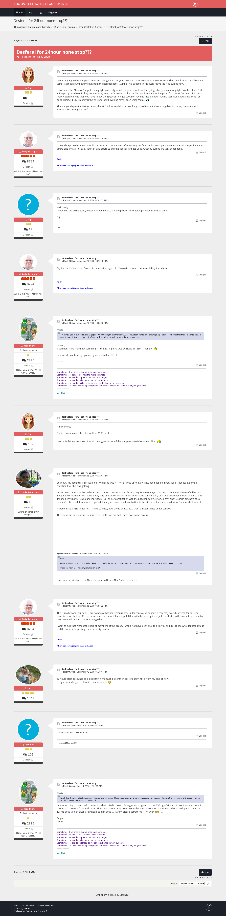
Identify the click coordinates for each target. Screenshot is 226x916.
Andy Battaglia (30, 151)
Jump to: (174, 883)
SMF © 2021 (31, 905)
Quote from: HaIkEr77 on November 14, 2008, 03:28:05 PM (82, 554)
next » (209, 36)
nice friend (30, 345)
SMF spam (101, 894)
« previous (200, 36)
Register (52, 12)
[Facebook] (209, 908)
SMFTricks (28, 908)
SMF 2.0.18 (19, 905)
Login (40, 12)
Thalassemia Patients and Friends (41, 4)
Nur (30, 88)
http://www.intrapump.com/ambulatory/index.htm (140, 268)
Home (19, 12)
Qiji (30, 219)
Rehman (29, 744)
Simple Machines (45, 905)
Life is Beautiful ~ (30, 492)
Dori (30, 688)
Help (30, 12)
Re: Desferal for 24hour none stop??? (80, 70)
